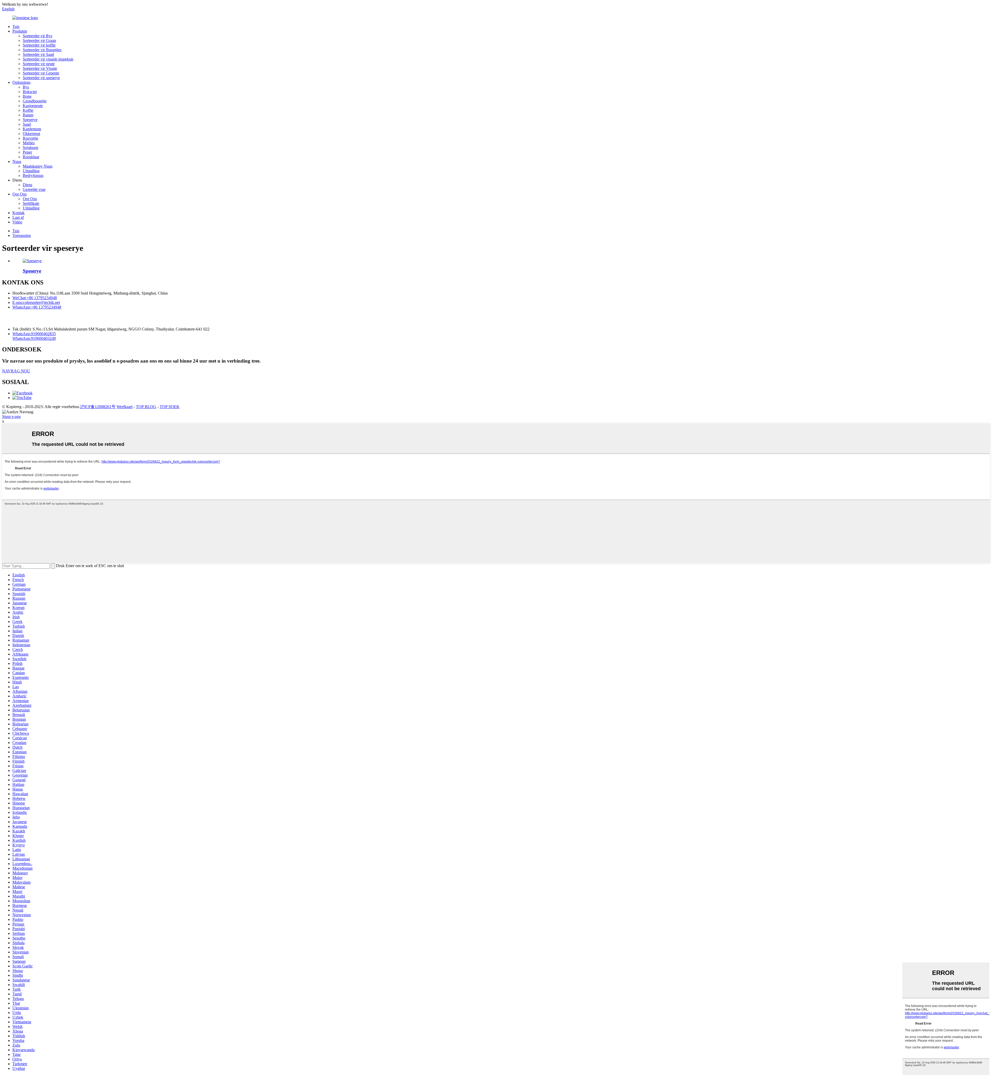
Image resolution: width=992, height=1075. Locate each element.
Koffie (28, 110)
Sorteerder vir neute (39, 64)
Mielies (29, 143)
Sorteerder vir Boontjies (42, 50)
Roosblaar (31, 157)
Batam (28, 115)
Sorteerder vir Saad (38, 54)
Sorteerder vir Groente (41, 73)
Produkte (19, 31)
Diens (27, 185)
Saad (27, 124)
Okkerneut (31, 133)
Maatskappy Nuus (37, 166)
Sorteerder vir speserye (41, 78)
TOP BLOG (146, 406)
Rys (26, 87)
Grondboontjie (35, 101)
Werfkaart (125, 406)
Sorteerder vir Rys (37, 36)
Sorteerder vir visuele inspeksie (48, 59)
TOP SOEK (170, 406)
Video (17, 222)
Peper (27, 152)
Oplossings (21, 82)
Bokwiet (30, 91)
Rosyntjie (30, 138)
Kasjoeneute (33, 105)
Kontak (18, 213)
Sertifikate (31, 203)
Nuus (16, 161)
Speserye (30, 119)
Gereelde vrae (34, 189)
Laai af (18, 217)
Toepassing (21, 235)
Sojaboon (30, 147)
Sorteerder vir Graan (39, 40)
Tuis (15, 26)
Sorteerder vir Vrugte (40, 68)
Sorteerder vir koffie (39, 45)
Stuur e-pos (11, 416)
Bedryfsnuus (33, 175)
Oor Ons (19, 194)
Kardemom (32, 129)
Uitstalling (31, 171)
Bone (27, 96)
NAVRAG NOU (16, 371)
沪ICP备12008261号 (97, 406)
